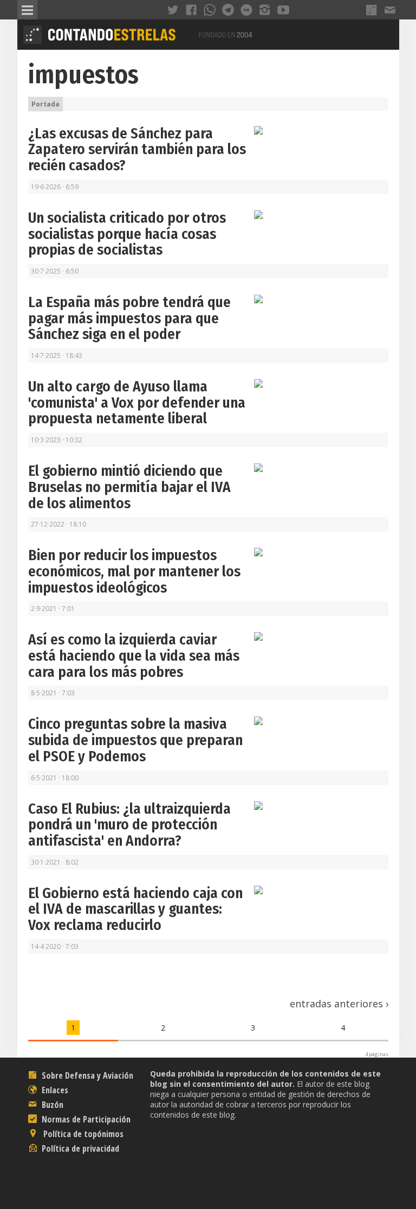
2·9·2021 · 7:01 (53, 608)
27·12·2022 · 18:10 (58, 524)
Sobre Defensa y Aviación (86, 1075)
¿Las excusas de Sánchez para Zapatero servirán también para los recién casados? (137, 149)
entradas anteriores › (339, 1003)
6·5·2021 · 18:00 (55, 777)
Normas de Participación (85, 1119)
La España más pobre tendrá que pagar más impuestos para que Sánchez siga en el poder (129, 318)
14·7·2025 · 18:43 (56, 355)
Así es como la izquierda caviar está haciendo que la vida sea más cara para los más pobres (133, 655)
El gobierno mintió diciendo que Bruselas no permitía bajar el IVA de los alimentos (129, 486)
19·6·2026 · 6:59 (55, 186)
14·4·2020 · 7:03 (55, 946)
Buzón (51, 1105)
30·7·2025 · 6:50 (55, 271)
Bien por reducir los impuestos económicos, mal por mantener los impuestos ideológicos (134, 571)
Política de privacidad (79, 1148)
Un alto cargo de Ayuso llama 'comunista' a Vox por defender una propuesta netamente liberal (136, 402)
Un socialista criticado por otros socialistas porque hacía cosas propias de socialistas (127, 233)
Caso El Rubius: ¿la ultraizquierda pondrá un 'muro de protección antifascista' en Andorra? (129, 824)
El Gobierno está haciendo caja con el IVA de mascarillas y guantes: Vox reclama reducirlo (135, 909)
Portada (45, 104)
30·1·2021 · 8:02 (55, 862)
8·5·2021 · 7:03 (53, 693)
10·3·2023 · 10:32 (56, 439)
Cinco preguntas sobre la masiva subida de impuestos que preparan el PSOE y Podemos (135, 740)
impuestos (83, 74)
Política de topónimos (82, 1134)
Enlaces (54, 1090)
